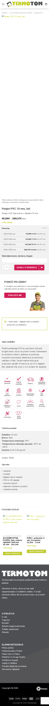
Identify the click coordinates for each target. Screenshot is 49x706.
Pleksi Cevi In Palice (11, 654)
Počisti (44, 228)
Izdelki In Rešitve (9, 663)
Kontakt (5, 623)
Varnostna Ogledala (10, 669)
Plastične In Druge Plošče (21, 13)
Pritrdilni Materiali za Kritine (14, 666)
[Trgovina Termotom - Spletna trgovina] (24, 4)
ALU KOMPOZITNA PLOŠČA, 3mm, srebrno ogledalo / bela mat (12, 540)
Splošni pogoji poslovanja (13, 626)
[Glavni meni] (3, 4)
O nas (4, 617)
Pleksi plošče (8, 648)
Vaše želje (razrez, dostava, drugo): (17, 256)
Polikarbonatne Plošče (12, 651)
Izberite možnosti (12, 553)
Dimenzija (6, 228)
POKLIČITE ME (15, 295)
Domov (5, 13)
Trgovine (6, 620)
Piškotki (5, 632)
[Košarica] (46, 4)
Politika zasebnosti (10, 629)
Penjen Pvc (38, 13)
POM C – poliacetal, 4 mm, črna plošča (35, 539)
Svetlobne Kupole (10, 660)
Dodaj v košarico (27, 267)
